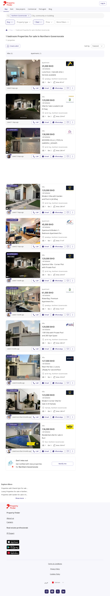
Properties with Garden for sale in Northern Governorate (21, 495)
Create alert (14, 46)
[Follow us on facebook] (52, 591)
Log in (103, 3)
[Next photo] (38, 72)
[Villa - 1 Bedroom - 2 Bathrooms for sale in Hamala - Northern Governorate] (41, 404)
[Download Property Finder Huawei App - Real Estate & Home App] (13, 553)
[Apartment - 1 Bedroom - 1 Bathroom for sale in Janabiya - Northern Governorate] (41, 75)
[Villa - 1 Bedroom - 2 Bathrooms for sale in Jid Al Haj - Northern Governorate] (41, 109)
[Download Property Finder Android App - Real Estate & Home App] (13, 547)
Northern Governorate (19, 16)
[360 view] (12, 242)
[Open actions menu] (73, 88)
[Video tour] (15, 242)
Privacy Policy (55, 569)
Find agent (42, 9)
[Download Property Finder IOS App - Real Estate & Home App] (13, 542)
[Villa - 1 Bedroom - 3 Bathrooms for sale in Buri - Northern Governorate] (41, 438)
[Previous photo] (8, 72)
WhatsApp (59, 88)
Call (37, 88)
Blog (50, 9)
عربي (46, 582)
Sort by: (87, 46)
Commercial (32, 9)
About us (10, 518)
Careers (10, 522)
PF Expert (10, 533)
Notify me (62, 464)
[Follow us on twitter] (58, 591)
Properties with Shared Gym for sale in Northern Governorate (22, 488)
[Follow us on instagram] (47, 591)
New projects (20, 9)
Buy (6, 9)
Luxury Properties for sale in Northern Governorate (19, 491)
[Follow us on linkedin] (63, 591)
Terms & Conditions (55, 564)
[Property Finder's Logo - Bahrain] (9, 3)
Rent (11, 9)
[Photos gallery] (23, 72)
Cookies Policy (55, 574)
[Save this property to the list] (68, 88)
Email (47, 88)
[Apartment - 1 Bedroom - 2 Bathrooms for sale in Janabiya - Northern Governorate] (41, 302)
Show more (19, 498)
